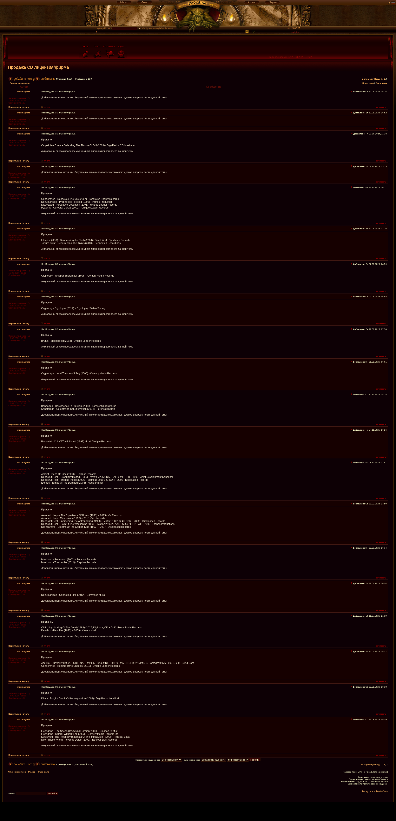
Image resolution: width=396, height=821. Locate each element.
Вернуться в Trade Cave (375, 791)
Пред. (377, 79)
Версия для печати (19, 83)
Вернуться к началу (18, 107)
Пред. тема (368, 83)
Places (31, 772)
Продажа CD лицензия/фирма (38, 67)
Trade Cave (43, 772)
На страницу (367, 79)
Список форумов (17, 772)
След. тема (381, 83)
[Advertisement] (198, 811)
